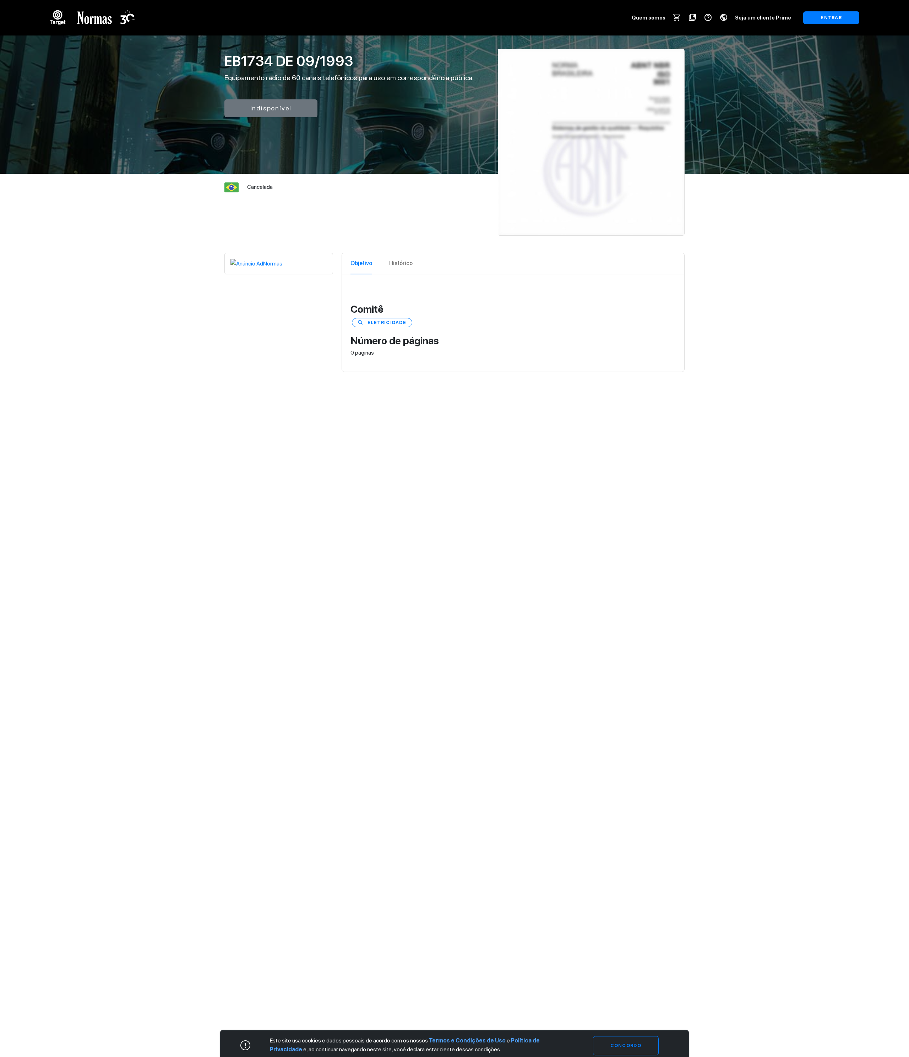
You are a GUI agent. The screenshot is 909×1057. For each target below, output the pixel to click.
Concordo (625, 1045)
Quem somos (648, 18)
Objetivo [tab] (361, 263)
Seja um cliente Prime (763, 18)
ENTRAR (831, 17)
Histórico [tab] (401, 263)
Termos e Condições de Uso (467, 1040)
